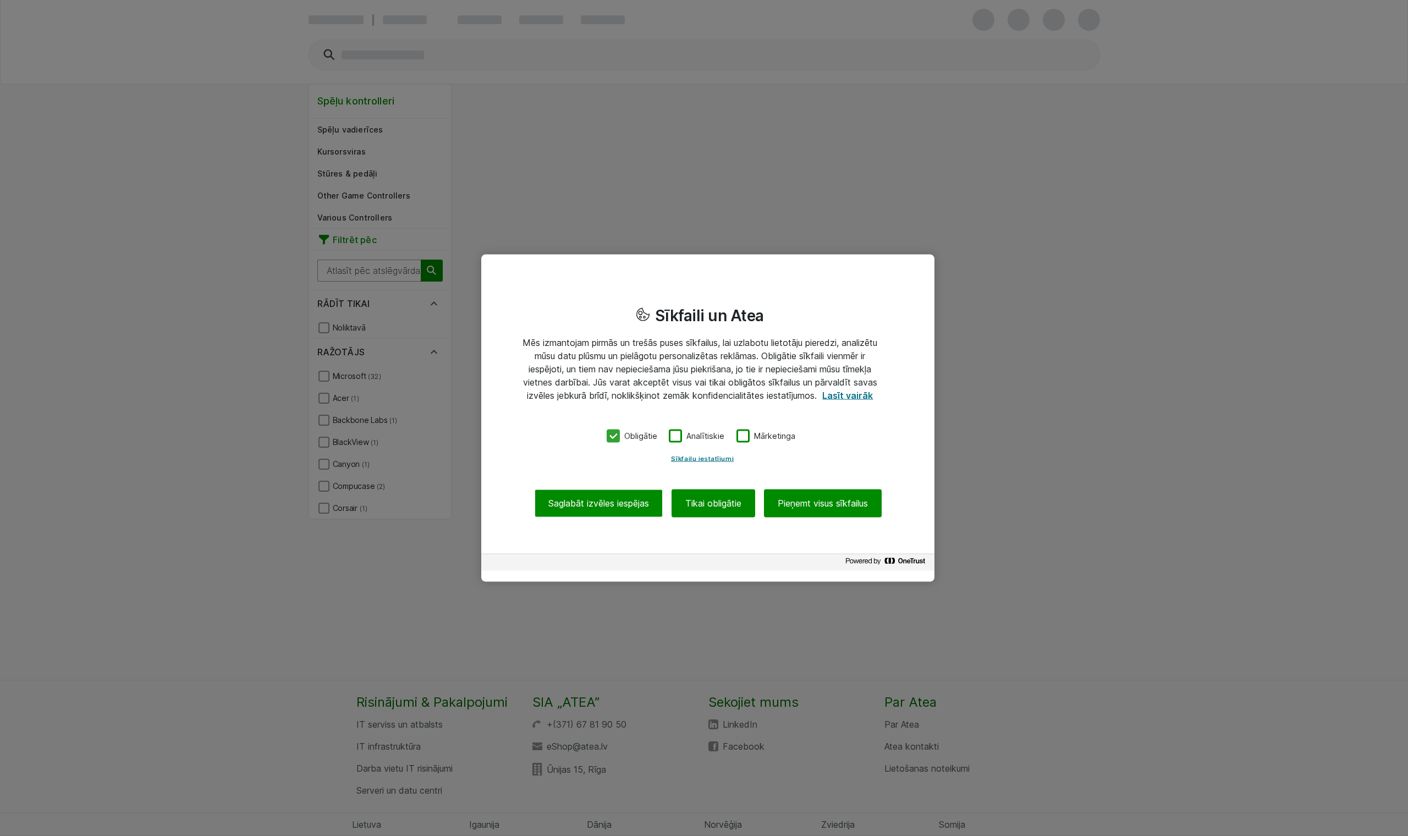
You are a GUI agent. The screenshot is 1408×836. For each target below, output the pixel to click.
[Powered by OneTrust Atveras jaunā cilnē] (887, 563)
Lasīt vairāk (847, 395)
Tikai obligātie (713, 502)
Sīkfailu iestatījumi (702, 458)
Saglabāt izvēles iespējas (598, 502)
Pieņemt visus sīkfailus (823, 502)
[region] (707, 418)
